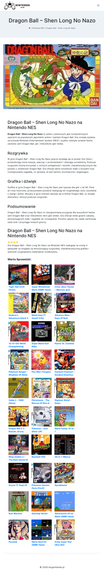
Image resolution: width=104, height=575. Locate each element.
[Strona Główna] (29, 28)
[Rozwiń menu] (98, 5)
